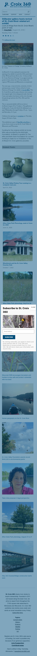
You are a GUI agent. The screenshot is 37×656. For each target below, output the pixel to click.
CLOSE (33, 307)
